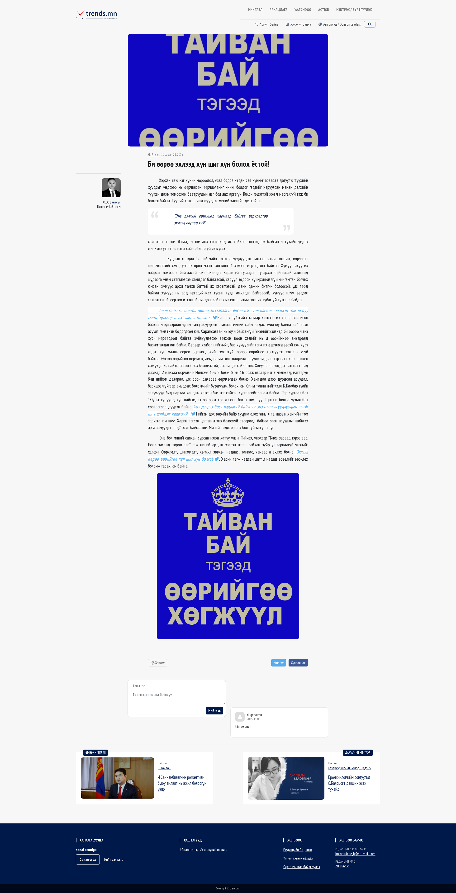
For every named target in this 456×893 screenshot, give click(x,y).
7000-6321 (342, 866)
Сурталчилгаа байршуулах (301, 866)
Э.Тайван (164, 767)
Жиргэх (279, 662)
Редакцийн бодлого (297, 849)
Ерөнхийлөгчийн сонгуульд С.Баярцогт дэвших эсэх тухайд (349, 783)
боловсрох (189, 849)
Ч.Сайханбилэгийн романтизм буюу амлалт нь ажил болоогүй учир (182, 783)
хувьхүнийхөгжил (214, 849)
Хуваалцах (298, 662)
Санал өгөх (88, 859)
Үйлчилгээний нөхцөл (298, 858)
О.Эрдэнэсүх (112, 202)
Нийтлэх (214, 710)
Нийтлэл (153, 154)
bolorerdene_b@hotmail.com (355, 853)
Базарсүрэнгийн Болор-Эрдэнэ (349, 767)
